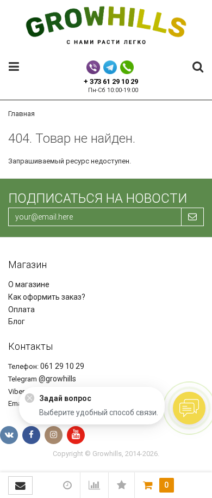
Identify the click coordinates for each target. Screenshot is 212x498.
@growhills (57, 378)
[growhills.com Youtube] (76, 435)
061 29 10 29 (62, 366)
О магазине (28, 284)
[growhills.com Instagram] (54, 435)
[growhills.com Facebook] (31, 435)
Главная (21, 114)
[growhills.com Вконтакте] (9, 435)
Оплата (21, 309)
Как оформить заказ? (46, 297)
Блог (16, 321)
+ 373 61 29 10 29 (111, 81)
